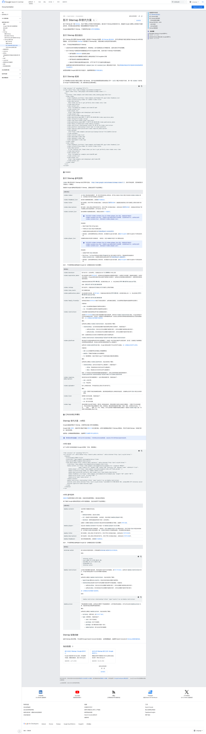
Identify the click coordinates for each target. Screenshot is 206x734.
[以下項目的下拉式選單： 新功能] (54, 2)
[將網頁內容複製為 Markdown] (93, 20)
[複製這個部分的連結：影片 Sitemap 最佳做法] (84, 35)
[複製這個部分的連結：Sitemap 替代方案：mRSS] (86, 421)
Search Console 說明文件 (90, 715)
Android (44, 724)
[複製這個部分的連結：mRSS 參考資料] (75, 495)
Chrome (51, 724)
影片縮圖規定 (101, 199)
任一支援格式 (106, 211)
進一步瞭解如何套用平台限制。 (131, 345)
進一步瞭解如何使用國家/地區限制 (89, 590)
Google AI (81, 724)
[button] (10, 15)
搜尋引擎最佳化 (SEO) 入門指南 (92, 709)
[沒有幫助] (141, 16)
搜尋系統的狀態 (88, 712)
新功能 (50, 2)
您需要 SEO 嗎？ (88, 707)
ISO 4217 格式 (99, 614)
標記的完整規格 (108, 550)
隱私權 (29, 730)
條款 (25, 730)
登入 (203, 2)
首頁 (64, 16)
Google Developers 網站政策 (121, 678)
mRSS (72, 428)
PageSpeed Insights (150, 712)
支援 (39, 2)
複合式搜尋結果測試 (150, 709)
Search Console (198, 7)
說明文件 (31, 2)
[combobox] (179, 1)
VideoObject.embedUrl (118, 257)
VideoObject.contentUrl (106, 231)
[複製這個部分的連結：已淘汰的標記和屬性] (81, 415)
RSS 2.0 (89, 428)
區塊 (111, 202)
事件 (58, 2)
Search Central (17, 2)
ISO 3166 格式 (89, 314)
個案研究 (65, 2)
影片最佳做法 (99, 70)
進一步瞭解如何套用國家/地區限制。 (94, 318)
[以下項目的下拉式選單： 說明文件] (35, 2)
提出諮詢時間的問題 (29, 709)
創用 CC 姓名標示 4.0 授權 (86, 678)
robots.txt (79, 53)
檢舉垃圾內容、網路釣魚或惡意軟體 (33, 712)
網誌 (45, 2)
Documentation (8, 7)
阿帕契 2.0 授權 (103, 678)
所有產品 (89, 724)
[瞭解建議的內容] (72, 646)
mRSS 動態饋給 (95, 29)
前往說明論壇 (27, 707)
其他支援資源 (27, 715)
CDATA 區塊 (126, 533)
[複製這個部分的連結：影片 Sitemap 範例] (80, 77)
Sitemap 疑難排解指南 (133, 639)
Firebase (58, 724)
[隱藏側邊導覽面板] (19, 731)
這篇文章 (65, 498)
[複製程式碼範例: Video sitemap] (141, 86)
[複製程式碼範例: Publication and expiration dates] (141, 556)
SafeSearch (93, 300)
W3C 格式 (94, 275)
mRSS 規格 (124, 522)
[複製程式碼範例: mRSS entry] (141, 450)
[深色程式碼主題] (139, 86)
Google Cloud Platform (69, 724)
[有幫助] (139, 16)
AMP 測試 (147, 715)
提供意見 (138, 20)
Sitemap (77, 24)
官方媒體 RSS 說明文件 (91, 433)
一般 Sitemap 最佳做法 (107, 39)
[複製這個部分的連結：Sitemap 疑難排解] (80, 635)
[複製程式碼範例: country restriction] (141, 597)
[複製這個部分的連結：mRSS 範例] (72, 444)
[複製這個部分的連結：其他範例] (72, 172)
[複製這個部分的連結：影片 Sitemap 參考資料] (84, 178)
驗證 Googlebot (123, 233)
